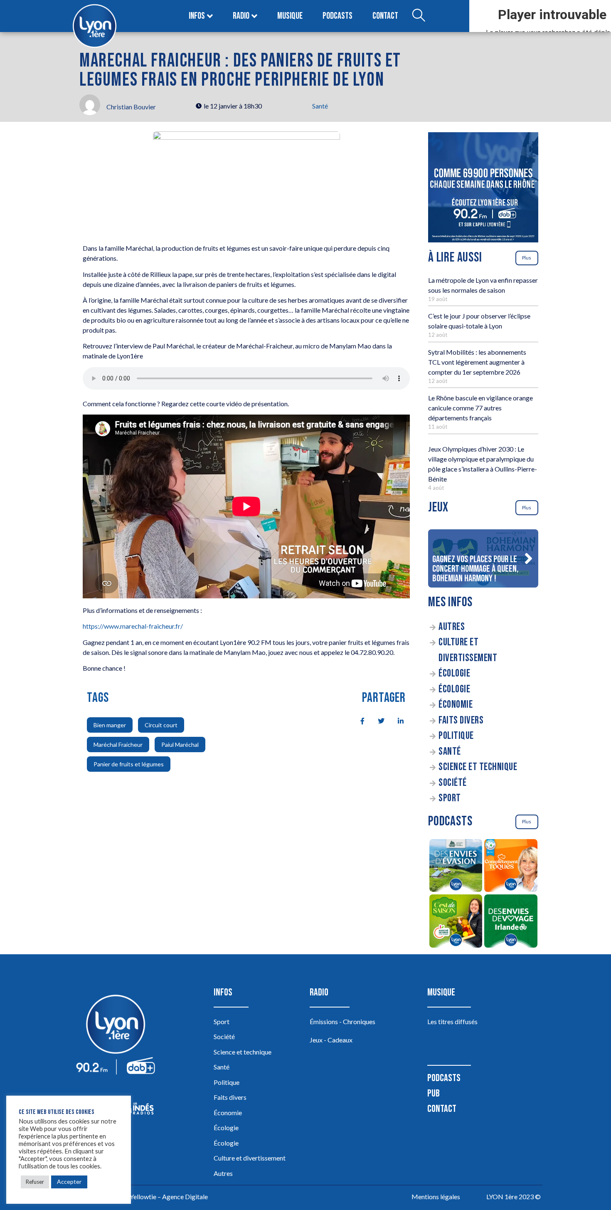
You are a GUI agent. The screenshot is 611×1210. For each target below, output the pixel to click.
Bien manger (110, 724)
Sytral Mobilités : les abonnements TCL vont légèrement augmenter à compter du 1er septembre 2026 (477, 362)
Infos (197, 16)
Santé (320, 106)
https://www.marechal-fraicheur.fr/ (133, 626)
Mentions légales (435, 1196)
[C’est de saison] (455, 922)
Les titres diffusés (452, 1021)
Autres (452, 626)
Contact (385, 16)
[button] (528, 558)
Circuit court (161, 724)
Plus (526, 257)
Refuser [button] (35, 1181)
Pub (433, 1093)
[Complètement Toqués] (511, 867)
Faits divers (461, 720)
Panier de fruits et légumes (129, 764)
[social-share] (358, 720)
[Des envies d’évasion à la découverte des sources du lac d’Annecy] (455, 867)
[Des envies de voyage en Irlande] (511, 922)
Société (453, 782)
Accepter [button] (69, 1181)
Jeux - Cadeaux (331, 1040)
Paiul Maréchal (180, 744)
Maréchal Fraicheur (118, 744)
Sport (450, 798)
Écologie (454, 673)
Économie (456, 704)
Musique (290, 16)
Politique (456, 735)
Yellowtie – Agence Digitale (169, 1196)
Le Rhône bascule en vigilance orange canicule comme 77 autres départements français (480, 408)
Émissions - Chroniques (342, 1021)
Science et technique (478, 767)
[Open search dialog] (418, 16)
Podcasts (337, 16)
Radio (241, 16)
